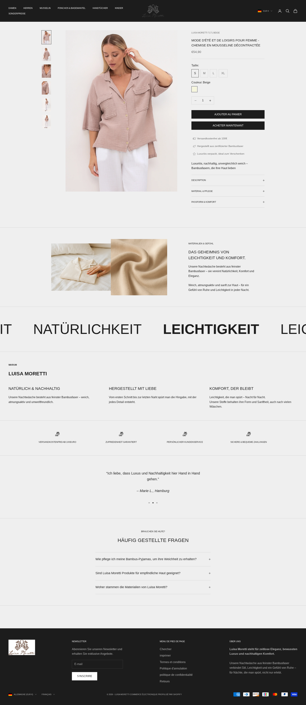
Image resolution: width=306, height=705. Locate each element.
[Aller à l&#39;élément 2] (46, 54)
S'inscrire (84, 676)
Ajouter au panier (228, 114)
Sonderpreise (17, 13)
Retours (165, 681)
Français (46, 694)
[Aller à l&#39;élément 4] (46, 88)
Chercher (165, 649)
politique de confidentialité (176, 674)
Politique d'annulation (173, 668)
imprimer (165, 655)
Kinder (119, 8)
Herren (28, 8)
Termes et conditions (173, 662)
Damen (12, 8)
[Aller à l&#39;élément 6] (46, 122)
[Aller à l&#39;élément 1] (46, 37)
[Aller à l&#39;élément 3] (46, 71)
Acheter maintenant (228, 125)
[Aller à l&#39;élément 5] (46, 105)
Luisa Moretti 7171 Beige (205, 33)
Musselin (45, 8)
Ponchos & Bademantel (72, 8)
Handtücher (100, 8)
